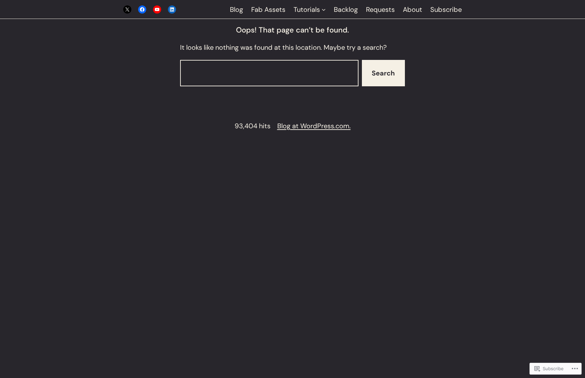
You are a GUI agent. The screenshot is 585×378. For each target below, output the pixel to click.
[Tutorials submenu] (324, 9)
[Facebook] (142, 9)
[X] (127, 9)
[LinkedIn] (172, 9)
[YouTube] (157, 9)
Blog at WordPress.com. (314, 125)
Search (383, 73)
